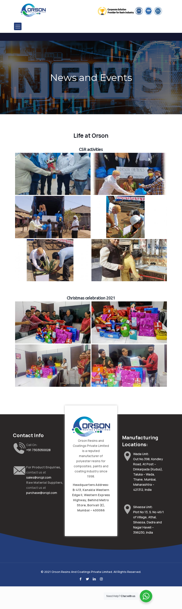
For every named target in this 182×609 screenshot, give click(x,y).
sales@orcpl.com (38, 477)
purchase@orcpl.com (41, 493)
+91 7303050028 (38, 450)
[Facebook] (80, 579)
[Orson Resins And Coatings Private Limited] (33, 10)
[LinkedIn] (94, 579)
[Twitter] (87, 579)
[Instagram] (101, 579)
